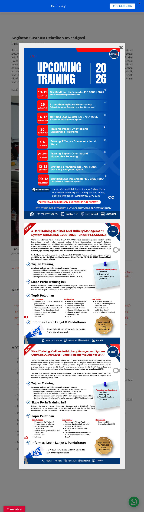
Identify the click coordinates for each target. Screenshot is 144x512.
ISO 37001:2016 (122, 6)
